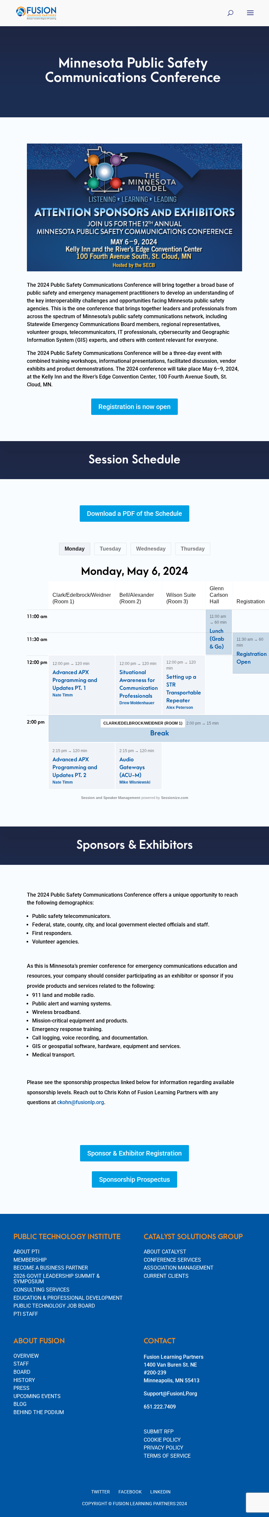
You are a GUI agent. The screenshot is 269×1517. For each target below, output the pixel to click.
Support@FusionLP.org (170, 1394)
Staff (21, 1364)
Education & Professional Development (68, 1298)
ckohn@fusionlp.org (80, 1102)
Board (22, 1372)
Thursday (193, 549)
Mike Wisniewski (134, 782)
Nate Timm (62, 695)
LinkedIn (160, 1491)
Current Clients (166, 1276)
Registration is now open (134, 407)
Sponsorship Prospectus (134, 1179)
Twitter (100, 1491)
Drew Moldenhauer (137, 703)
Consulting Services (41, 1290)
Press (21, 1388)
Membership (30, 1260)
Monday (75, 549)
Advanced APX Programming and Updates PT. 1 (74, 680)
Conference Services (172, 1260)
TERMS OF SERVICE (167, 1456)
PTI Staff (25, 1314)
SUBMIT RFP (159, 1432)
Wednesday (151, 549)
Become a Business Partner (50, 1268)
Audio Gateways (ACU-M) (132, 767)
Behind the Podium (38, 1412)
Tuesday (110, 549)
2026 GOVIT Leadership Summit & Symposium (56, 1279)
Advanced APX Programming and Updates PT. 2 (74, 767)
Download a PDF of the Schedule (134, 513)
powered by (134, 798)
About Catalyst (165, 1252)
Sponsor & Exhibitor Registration (134, 1153)
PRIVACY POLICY (163, 1448)
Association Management (179, 1268)
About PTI (26, 1252)
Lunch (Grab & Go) (217, 639)
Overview (26, 1356)
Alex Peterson (179, 707)
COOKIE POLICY (162, 1440)
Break (159, 733)
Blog (20, 1404)
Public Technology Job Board (54, 1306)
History (24, 1380)
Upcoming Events (37, 1396)
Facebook (130, 1491)
